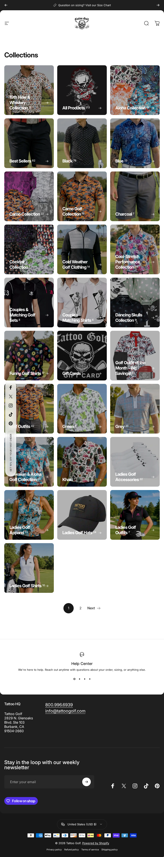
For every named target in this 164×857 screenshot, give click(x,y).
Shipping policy (109, 849)
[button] (11, 452)
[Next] (158, 5)
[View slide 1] (74, 679)
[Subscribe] (86, 782)
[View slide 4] (89, 679)
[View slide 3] (84, 679)
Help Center (82, 663)
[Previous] (6, 5)
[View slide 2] (79, 679)
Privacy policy (54, 849)
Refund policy (71, 849)
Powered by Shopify (95, 843)
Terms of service (90, 849)
